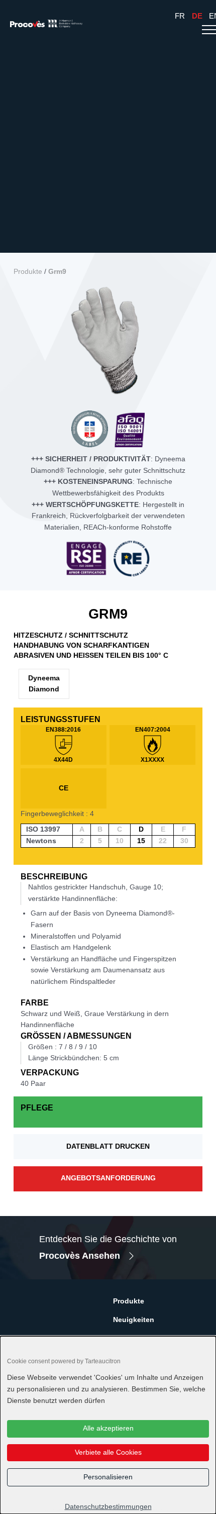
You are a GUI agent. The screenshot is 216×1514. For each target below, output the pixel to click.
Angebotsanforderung (108, 1178)
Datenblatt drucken (108, 1146)
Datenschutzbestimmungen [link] (108, 1506)
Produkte (28, 271)
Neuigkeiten (133, 1320)
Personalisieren (108, 1477)
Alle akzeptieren (108, 1428)
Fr (180, 16)
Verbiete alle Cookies (108, 1452)
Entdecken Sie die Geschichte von (108, 1247)
